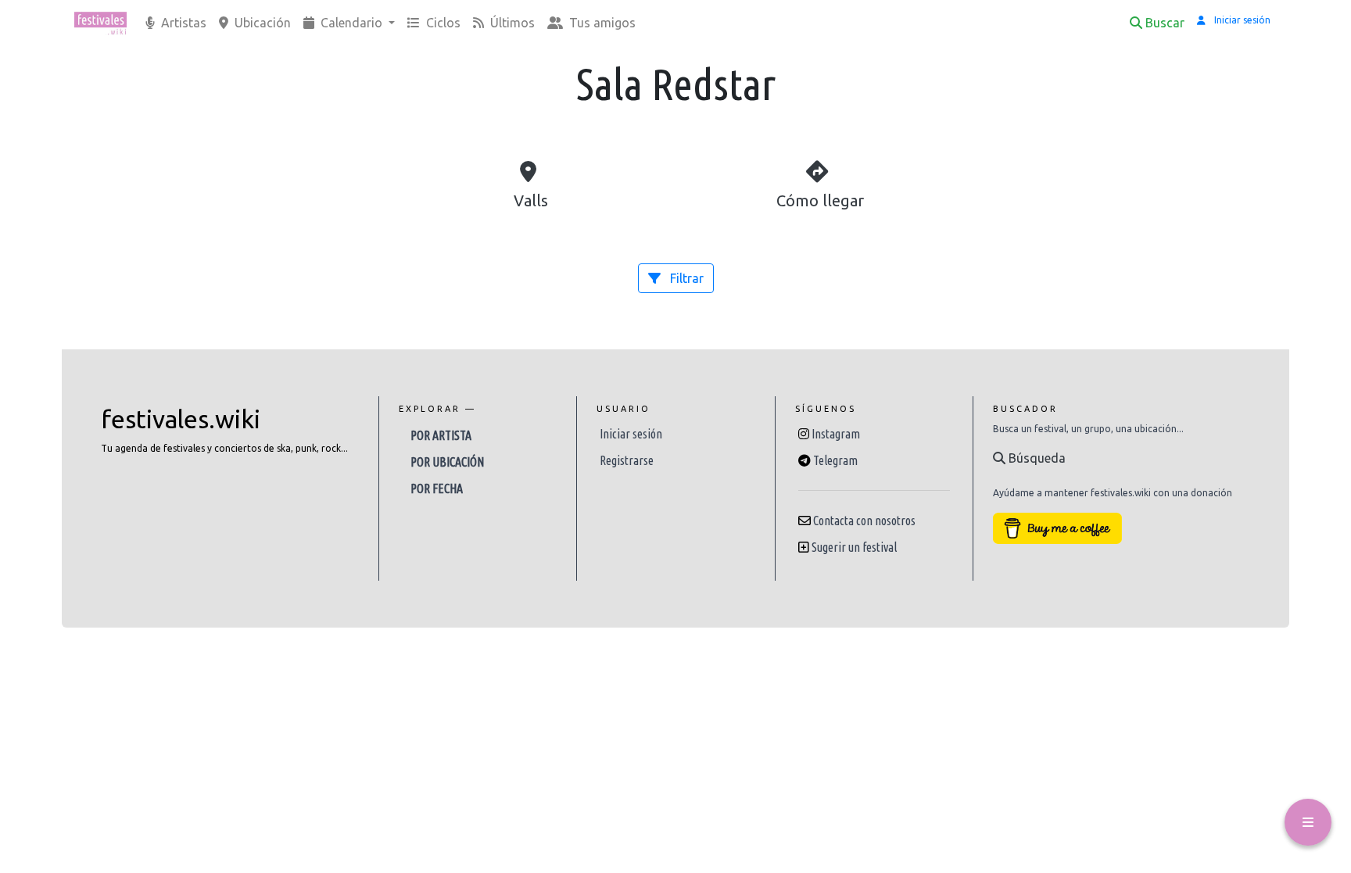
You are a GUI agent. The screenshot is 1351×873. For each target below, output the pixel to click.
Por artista (440, 435)
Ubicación (261, 23)
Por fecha (436, 488)
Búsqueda (1035, 458)
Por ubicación (447, 462)
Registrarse (627, 460)
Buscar (1164, 23)
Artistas (182, 23)
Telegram (835, 460)
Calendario (351, 23)
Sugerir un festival (854, 547)
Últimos (511, 23)
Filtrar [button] (685, 278)
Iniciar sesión (631, 434)
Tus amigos (601, 23)
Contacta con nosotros (864, 520)
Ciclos (441, 23)
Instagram (836, 434)
